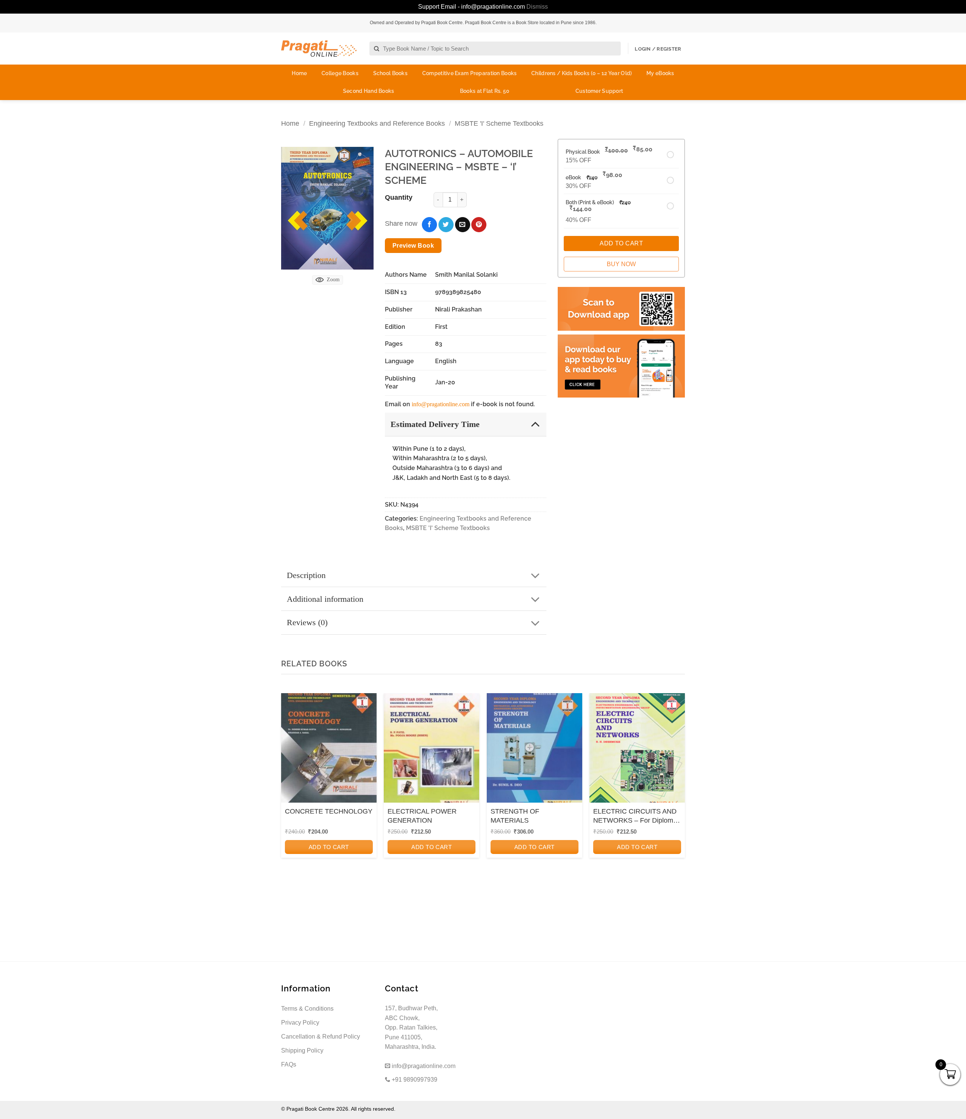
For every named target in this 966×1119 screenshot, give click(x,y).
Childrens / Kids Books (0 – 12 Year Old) (581, 73)
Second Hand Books (368, 91)
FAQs (288, 1064)
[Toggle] (535, 424)
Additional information (325, 599)
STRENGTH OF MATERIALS (515, 816)
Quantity (398, 197)
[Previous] (289, 795)
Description (306, 575)
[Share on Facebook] (429, 224)
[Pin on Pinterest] (478, 224)
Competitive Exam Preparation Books (469, 73)
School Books (390, 73)
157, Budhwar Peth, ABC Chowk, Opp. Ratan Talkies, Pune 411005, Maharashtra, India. (411, 1027)
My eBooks (660, 73)
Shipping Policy (302, 1050)
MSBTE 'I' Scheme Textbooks (499, 123)
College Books (339, 73)
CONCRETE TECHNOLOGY (328, 811)
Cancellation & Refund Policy (320, 1036)
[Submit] (376, 49)
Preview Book (413, 245)
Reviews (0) (307, 622)
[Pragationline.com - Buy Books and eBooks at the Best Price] (319, 48)
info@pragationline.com (440, 404)
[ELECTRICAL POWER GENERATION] (431, 750)
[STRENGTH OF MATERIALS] (534, 750)
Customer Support (599, 91)
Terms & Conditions (307, 1008)
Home (299, 73)
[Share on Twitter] (446, 224)
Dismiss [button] (537, 6)
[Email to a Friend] (462, 224)
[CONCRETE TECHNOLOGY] (329, 750)
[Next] (677, 795)
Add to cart (329, 847)
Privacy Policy (300, 1022)
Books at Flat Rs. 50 (485, 91)
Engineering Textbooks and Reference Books (377, 123)
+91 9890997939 (413, 1079)
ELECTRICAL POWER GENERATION (422, 816)
